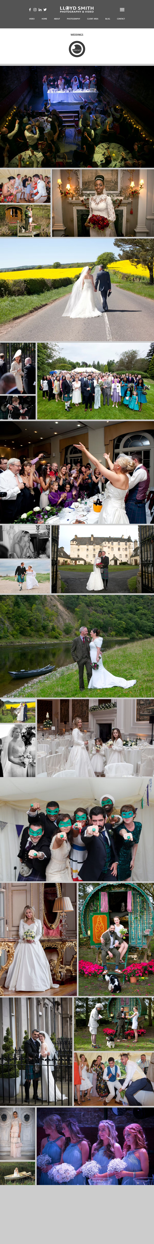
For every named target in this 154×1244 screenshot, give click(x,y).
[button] (122, 9)
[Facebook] (30, 10)
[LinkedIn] (40, 10)
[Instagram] (35, 10)
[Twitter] (45, 10)
